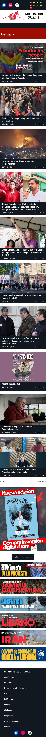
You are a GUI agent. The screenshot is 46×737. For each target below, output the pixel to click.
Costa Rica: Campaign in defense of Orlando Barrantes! (17, 427)
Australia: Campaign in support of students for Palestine (20, 119)
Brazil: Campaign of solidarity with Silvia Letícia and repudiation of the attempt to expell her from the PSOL (23, 252)
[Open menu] (17, 25)
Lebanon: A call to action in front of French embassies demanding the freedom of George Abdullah (20, 341)
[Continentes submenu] (15, 677)
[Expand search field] (26, 25)
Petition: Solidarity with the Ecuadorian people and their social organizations (22, 76)
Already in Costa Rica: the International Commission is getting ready (19, 470)
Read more (39, 81)
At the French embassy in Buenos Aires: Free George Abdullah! (21, 296)
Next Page (42, 481)
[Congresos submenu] (13, 715)
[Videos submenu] (10, 726)
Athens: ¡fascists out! (11, 384)
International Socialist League (17, 671)
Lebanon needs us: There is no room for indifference (18, 162)
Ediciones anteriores (23, 557)
